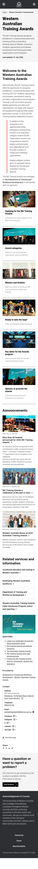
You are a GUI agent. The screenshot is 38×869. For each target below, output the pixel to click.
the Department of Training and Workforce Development (17, 181)
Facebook (8, 716)
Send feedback (9, 784)
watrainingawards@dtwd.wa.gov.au (18, 712)
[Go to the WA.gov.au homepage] (19, 4)
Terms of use (19, 835)
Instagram (8, 719)
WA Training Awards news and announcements (18, 655)
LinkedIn (7, 726)
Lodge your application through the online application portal (20, 642)
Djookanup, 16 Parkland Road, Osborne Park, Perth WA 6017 (19, 697)
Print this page (10, 737)
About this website (19, 846)
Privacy (19, 841)
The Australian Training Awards (19, 651)
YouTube (7, 730)
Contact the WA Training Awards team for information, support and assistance (20, 661)
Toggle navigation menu (4, 4)
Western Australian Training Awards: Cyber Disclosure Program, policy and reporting (19, 606)
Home (5, 12)
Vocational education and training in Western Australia (19, 571)
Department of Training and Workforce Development (15, 594)
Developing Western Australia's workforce (16, 582)
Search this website (34, 4)
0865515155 (9, 705)
